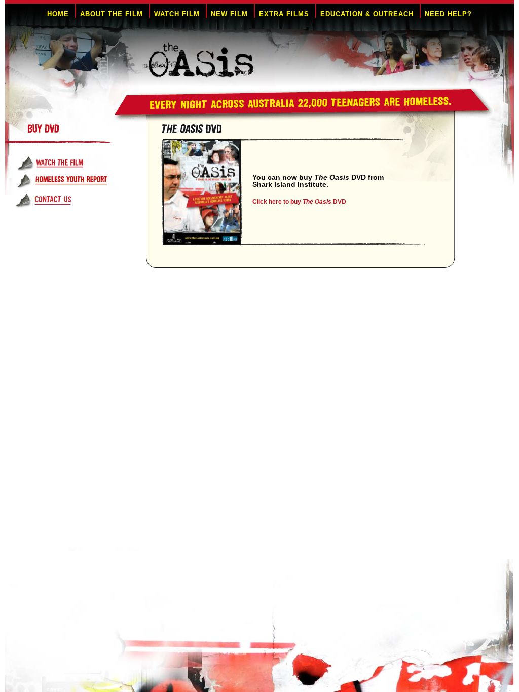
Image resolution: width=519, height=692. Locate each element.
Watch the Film (71, 162)
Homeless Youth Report (71, 181)
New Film (229, 14)
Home (58, 14)
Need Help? (448, 14)
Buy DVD (82, 133)
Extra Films (284, 14)
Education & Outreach (367, 14)
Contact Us (71, 201)
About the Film (111, 14)
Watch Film (177, 14)
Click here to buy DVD (299, 202)
